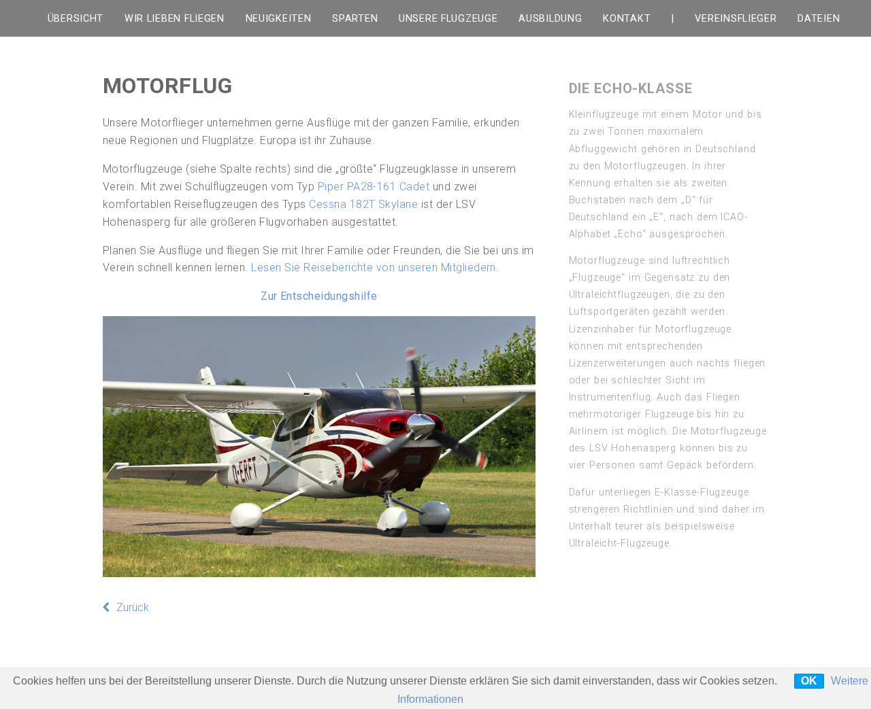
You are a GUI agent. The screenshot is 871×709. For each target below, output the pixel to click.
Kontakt (627, 18)
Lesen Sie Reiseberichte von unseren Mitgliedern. (375, 267)
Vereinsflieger (735, 18)
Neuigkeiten (279, 18)
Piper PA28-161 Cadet (374, 186)
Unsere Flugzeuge (448, 18)
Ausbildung (550, 18)
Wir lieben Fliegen (175, 18)
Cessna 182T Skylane (363, 204)
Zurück (132, 607)
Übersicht (75, 18)
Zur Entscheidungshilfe (319, 296)
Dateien (819, 18)
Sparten (355, 18)
